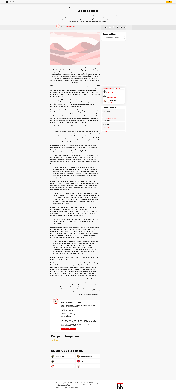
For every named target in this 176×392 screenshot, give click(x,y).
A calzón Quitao (107, 129)
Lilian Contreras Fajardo (59, 361)
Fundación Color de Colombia (112, 102)
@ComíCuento (107, 120)
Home (51, 7)
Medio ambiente (57, 7)
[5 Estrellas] (58, 340)
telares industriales (71, 90)
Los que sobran (106, 114)
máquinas (89, 88)
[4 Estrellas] (56, 340)
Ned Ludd (79, 102)
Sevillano (57, 366)
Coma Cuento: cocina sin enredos (109, 118)
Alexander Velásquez (112, 97)
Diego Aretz (83, 361)
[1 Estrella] (51, 340)
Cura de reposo (110, 96)
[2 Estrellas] (52, 340)
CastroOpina (105, 109)
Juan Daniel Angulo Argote (70, 26)
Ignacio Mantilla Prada (59, 356)
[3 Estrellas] (54, 340)
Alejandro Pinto (110, 91)
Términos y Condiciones (75, 382)
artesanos (83, 86)
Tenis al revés (105, 122)
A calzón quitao (106, 127)
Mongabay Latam (84, 366)
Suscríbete (169, 1)
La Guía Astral (105, 131)
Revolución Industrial (71, 92)
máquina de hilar (85, 90)
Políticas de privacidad (83, 382)
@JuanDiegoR (107, 124)
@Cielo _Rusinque (108, 115)
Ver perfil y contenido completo (68, 328)
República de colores (111, 100)
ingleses (88, 86)
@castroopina (107, 111)
